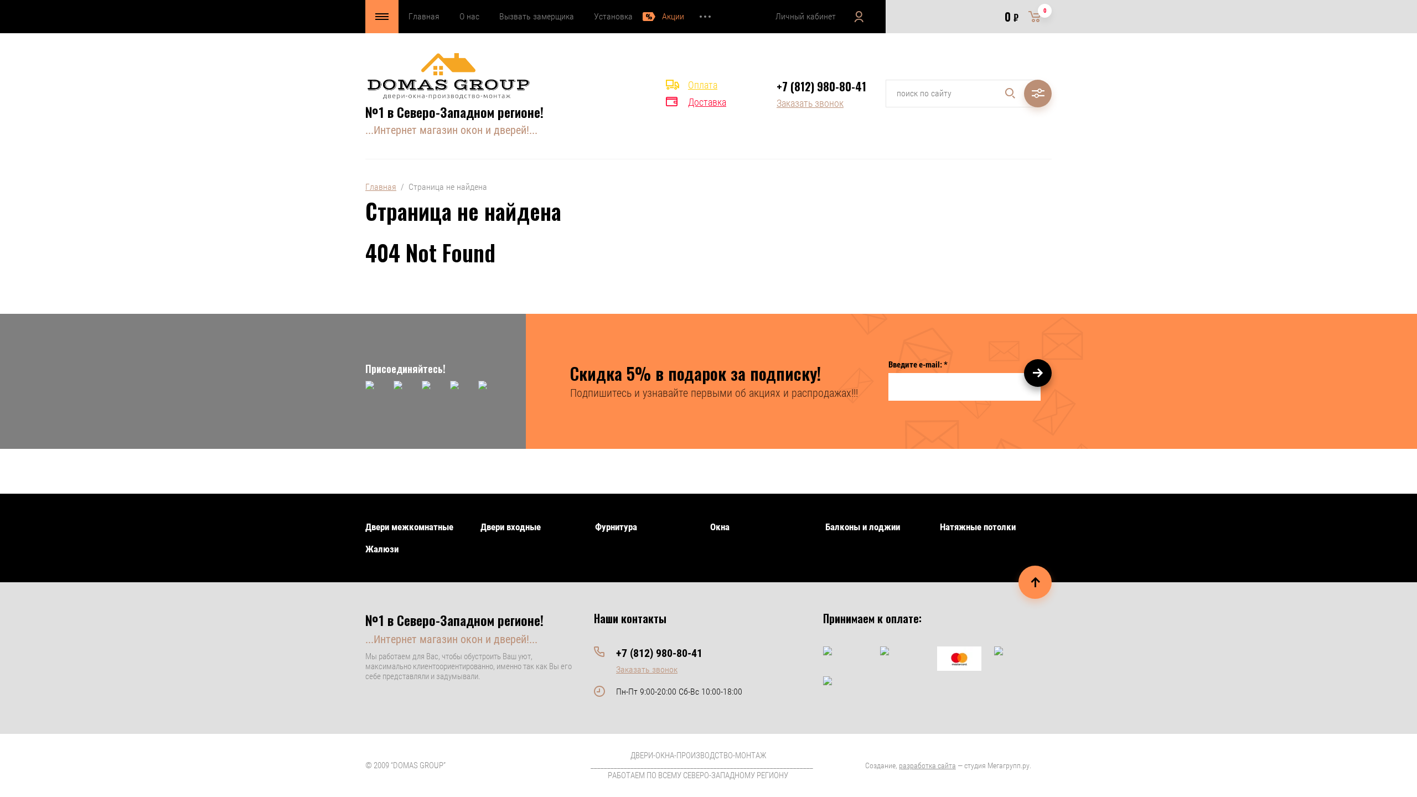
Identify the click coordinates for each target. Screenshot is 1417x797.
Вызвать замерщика (536, 16)
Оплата (702, 85)
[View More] (705, 16)
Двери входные (510, 526)
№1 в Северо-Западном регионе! (454, 112)
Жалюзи (382, 549)
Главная (423, 16)
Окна (720, 526)
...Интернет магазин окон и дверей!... (451, 130)
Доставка (707, 102)
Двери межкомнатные (409, 526)
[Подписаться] (1038, 373)
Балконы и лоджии (862, 526)
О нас (469, 16)
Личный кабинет (805, 16)
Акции (673, 16)
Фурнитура (616, 526)
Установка (613, 16)
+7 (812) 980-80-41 (821, 86)
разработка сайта (927, 765)
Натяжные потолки (978, 526)
